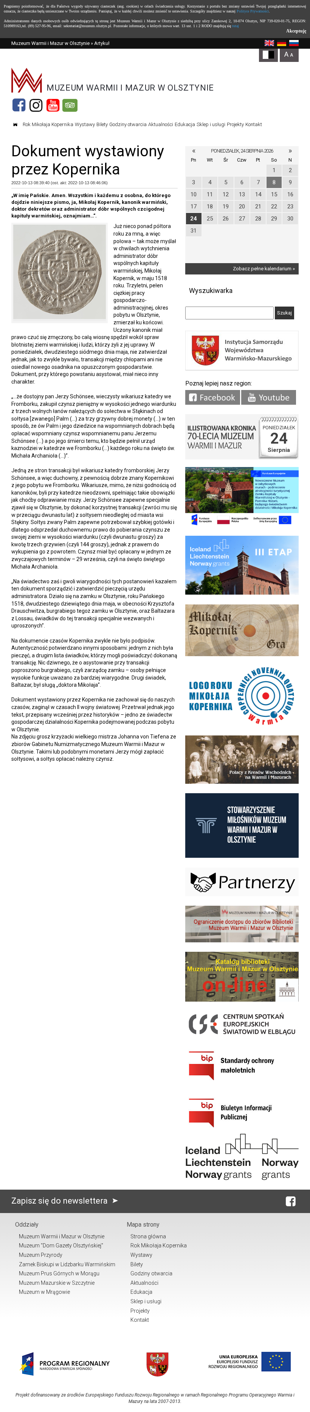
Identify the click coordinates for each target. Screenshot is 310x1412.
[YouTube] (52, 105)
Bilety (102, 124)
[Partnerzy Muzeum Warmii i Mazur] (242, 894)
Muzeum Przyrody (40, 1255)
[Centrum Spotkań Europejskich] (242, 1036)
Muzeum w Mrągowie (44, 1292)
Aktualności (160, 124)
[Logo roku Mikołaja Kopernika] (242, 724)
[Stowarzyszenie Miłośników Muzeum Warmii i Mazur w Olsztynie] (242, 856)
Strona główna (148, 1236)
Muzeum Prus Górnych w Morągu (59, 1273)
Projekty (235, 124)
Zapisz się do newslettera (60, 1200)
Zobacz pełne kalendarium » (264, 268)
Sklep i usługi (211, 124)
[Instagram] (35, 105)
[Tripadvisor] (70, 105)
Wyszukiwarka (210, 290)
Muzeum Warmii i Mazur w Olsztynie (50, 43)
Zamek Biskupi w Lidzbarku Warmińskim (67, 1264)
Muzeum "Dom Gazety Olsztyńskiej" (61, 1245)
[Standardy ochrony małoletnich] (242, 1083)
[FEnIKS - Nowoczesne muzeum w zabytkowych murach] (242, 524)
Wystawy (85, 124)
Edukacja (185, 124)
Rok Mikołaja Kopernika (48, 124)
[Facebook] (18, 105)
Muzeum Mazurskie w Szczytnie (57, 1283)
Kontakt (253, 124)
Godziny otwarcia (128, 124)
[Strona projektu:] (242, 782)
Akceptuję (296, 31)
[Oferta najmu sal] (242, 940)
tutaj (235, 26)
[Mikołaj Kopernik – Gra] (242, 654)
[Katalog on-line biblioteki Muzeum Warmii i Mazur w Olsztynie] (242, 1000)
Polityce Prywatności (253, 11)
